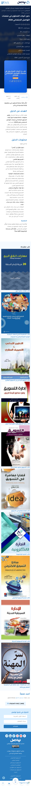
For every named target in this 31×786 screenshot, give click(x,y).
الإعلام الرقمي (15, 760)
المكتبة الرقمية (19, 8)
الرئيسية (27, 8)
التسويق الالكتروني (15, 776)
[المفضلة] (3, 783)
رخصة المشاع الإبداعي (15, 753)
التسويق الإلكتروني (15, 758)
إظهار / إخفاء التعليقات (15, 703)
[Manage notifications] (3, 778)
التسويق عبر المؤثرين (15, 767)
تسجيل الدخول (19, 698)
